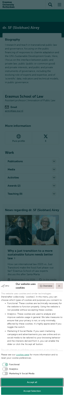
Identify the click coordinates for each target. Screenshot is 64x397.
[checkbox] (10, 364)
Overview (47, 286)
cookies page (22, 354)
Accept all (32, 382)
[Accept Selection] (59, 286)
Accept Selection (32, 391)
